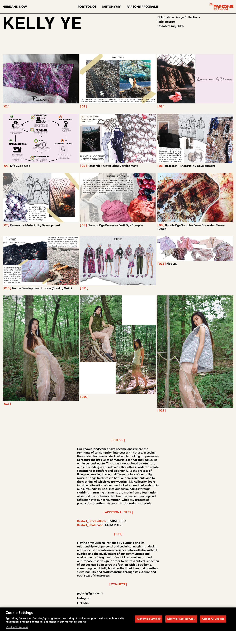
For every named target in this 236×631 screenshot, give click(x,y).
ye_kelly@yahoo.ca (90, 593)
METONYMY (111, 7)
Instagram (84, 598)
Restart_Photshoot (90, 525)
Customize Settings (149, 619)
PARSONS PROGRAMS (143, 7)
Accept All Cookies (213, 619)
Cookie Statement (17, 627)
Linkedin (83, 603)
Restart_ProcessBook (91, 521)
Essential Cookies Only (181, 619)
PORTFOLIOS (87, 7)
